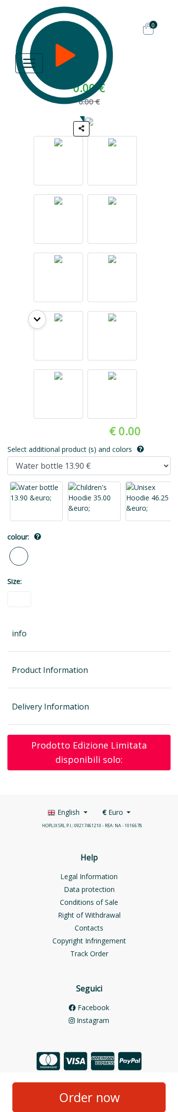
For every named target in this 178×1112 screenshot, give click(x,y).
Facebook (92, 1007)
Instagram (92, 1020)
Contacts (89, 928)
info (19, 633)
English (68, 812)
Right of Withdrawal (89, 915)
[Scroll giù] (37, 319)
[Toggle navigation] (29, 63)
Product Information (50, 670)
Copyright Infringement (89, 940)
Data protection (89, 889)
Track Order (89, 953)
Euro (113, 812)
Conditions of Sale (89, 902)
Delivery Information (50, 706)
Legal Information (89, 876)
